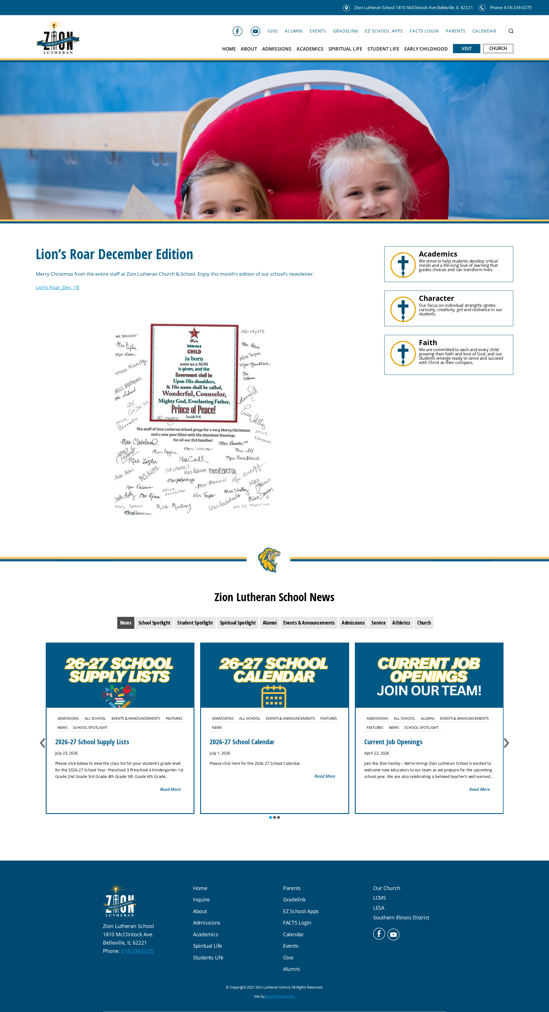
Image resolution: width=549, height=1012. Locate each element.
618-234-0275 (137, 950)
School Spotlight (90, 727)
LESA (378, 907)
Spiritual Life (345, 49)
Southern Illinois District (401, 917)
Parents (455, 31)
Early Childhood (426, 49)
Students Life (208, 957)
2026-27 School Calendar (242, 741)
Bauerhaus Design (280, 996)
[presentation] (125, 623)
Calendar (484, 31)
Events (318, 31)
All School (95, 718)
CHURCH (498, 48)
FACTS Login (424, 31)
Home (229, 49)
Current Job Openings (393, 741)
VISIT (467, 48)
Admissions (277, 49)
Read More (170, 789)
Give (273, 31)
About (249, 49)
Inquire (201, 899)
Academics (310, 49)
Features (174, 718)
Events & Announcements (136, 718)
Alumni (294, 31)
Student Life (383, 49)
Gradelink (345, 31)
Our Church (386, 888)
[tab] (125, 623)
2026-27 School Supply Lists (92, 741)
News (62, 727)
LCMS (379, 897)
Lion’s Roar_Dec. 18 (57, 287)
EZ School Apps (384, 31)
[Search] (511, 31)
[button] (270, 817)
